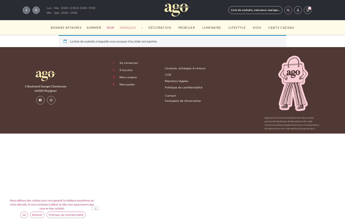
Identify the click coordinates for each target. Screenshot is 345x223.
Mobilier (186, 27)
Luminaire (211, 27)
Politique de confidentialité (66, 214)
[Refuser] (95, 208)
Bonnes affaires (66, 27)
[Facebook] (40, 100)
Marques (128, 27)
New (110, 27)
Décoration (159, 27)
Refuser (37, 214)
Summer (94, 27)
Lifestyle (237, 27)
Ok (24, 214)
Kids (257, 27)
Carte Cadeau (281, 27)
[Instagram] (51, 100)
